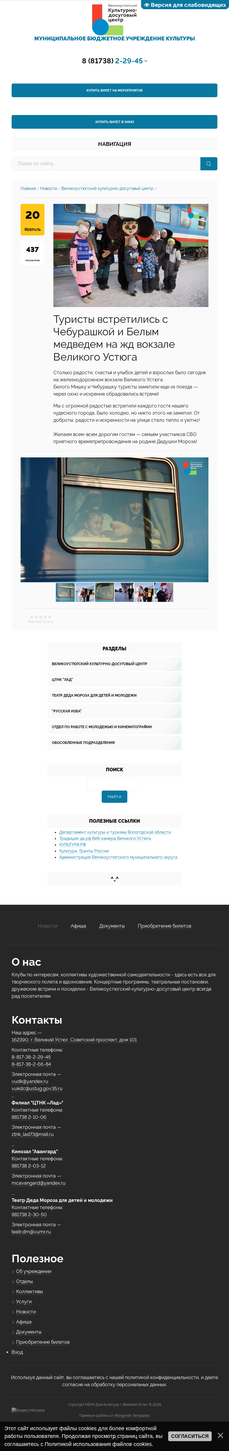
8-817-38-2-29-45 (31, 1057)
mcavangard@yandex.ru (39, 1183)
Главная (28, 188)
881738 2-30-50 (29, 1214)
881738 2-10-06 (29, 1117)
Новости (48, 188)
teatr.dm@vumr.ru (31, 1232)
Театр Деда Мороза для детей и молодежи (94, 695)
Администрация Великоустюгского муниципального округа (118, 857)
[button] (203, 520)
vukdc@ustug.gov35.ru (37, 1088)
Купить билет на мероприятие (114, 90)
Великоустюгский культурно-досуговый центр (107, 188)
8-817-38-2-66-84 (31, 1064)
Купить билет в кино (114, 122)
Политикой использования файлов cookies (98, 1444)
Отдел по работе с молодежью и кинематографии (102, 727)
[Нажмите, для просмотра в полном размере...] (130, 255)
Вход (17, 1352)
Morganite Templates (132, 1416)
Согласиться (190, 1436)
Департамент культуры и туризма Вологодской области (115, 832)
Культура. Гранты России (84, 851)
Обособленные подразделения (83, 743)
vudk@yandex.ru (30, 1081)
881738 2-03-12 (29, 1166)
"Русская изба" (67, 711)
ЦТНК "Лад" (62, 680)
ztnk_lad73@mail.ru (33, 1134)
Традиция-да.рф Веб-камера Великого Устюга (105, 838)
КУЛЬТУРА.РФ (72, 844)
